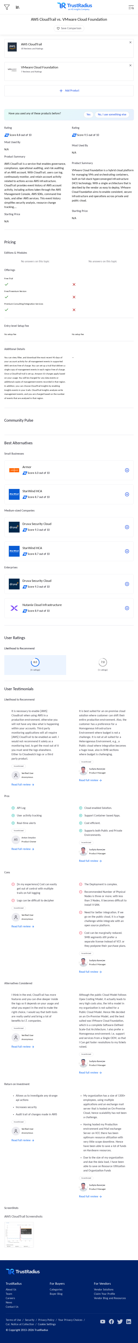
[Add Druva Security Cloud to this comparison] (127, 527)
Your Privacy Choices (70, 1320)
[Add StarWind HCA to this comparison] (127, 494)
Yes (88, 114)
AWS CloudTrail (31, 44)
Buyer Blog (56, 1294)
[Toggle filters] (7, 7)
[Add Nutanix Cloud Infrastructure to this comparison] (127, 608)
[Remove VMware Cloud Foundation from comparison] (130, 65)
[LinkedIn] (129, 1321)
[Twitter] (120, 1321)
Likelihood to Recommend (19, 648)
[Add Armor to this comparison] (127, 470)
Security (29, 1320)
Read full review (21, 784)
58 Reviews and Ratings (32, 49)
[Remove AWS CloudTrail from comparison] (130, 42)
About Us (11, 1289)
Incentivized (19, 766)
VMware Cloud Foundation (39, 67)
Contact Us (12, 1307)
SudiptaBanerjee (97, 769)
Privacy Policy (46, 1320)
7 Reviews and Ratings (31, 72)
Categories (56, 1289)
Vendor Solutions (103, 1289)
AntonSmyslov (29, 838)
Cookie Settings (47, 1324)
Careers (10, 1298)
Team (9, 1294)
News (9, 1302)
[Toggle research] (18, 7)
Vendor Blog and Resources (110, 1298)
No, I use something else (112, 114)
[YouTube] (103, 1321)
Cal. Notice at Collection (20, 1324)
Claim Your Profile (104, 1294)
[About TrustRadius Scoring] (7, 135)
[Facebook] (111, 1321)
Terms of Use (13, 1320)
